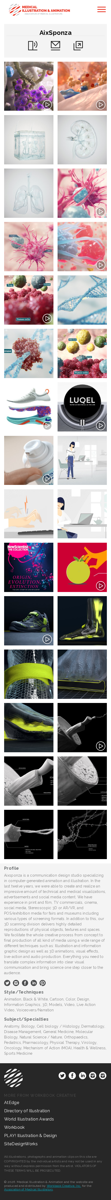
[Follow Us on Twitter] (62, 1076)
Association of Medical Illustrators (28, 1189)
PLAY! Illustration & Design (30, 1135)
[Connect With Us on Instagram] (92, 1076)
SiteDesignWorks (21, 1143)
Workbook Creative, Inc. (64, 1186)
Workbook (14, 1127)
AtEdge (11, 1102)
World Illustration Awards (29, 1119)
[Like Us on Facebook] (72, 1076)
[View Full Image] (28, 86)
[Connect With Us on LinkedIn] (82, 1076)
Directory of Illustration (27, 1110)
